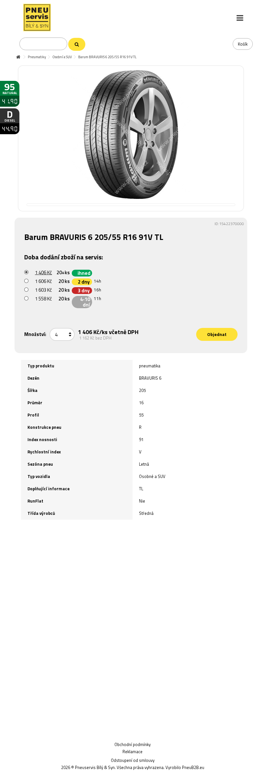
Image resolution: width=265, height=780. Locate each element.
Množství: (35, 334)
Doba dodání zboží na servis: (64, 257)
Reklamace (132, 751)
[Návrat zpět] (18, 57)
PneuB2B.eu (193, 767)
